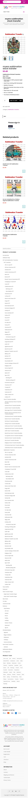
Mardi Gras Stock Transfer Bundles (13, 433)
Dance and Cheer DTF (10, 298)
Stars (20, 676)
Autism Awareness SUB (10, 459)
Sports (6, 627)
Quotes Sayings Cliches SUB (12, 551)
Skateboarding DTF (10, 380)
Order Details (7, 751)
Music (4, 674)
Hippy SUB (7, 519)
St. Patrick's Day (14, 676)
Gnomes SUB (8, 514)
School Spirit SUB (9, 555)
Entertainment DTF (9, 305)
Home (4, 23)
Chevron (5, 665)
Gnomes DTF (8, 327)
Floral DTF (7, 317)
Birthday (9, 663)
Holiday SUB (8, 522)
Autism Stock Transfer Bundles (12, 408)
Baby (21, 660)
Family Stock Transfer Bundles (12, 423)
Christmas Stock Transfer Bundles (13, 416)
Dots (21, 665)
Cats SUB (7, 471)
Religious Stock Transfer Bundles (13, 442)
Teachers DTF (8, 385)
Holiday (7, 620)
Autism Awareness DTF (10, 272)
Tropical (21, 679)
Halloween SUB (8, 517)
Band (4, 663)
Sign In (10, 126)
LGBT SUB (7, 531)
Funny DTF (7, 325)
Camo (19, 663)
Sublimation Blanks (7, 649)
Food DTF (7, 320)
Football (5, 670)
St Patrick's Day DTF (10, 337)
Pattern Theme (8, 623)
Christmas (10, 665)
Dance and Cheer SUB (10, 486)
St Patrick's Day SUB (10, 524)
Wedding (13, 681)
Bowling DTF (9, 377)
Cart (5, 757)
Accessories (6, 255)
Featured (5, 589)
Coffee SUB (7, 483)
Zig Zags (5, 683)
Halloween (5, 672)
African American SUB (10, 454)
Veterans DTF (8, 392)
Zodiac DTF (7, 397)
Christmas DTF (8, 293)
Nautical (9, 674)
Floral (6, 615)
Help (20, 100)
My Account (6, 749)
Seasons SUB (8, 558)
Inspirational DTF (9, 341)
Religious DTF (8, 365)
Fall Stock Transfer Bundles (11, 421)
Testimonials (7, 777)
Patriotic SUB (8, 546)
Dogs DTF (7, 301)
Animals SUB (8, 457)
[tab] (14, 116)
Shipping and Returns (9, 775)
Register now (11, 128)
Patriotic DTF (8, 358)
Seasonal (7, 625)
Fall (8, 667)
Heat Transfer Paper (8, 591)
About (5, 769)
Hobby (6, 618)
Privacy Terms (7, 780)
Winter (18, 681)
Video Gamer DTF (9, 394)
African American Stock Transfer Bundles (13, 402)
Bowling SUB (9, 565)
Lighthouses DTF (9, 346)
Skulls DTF (7, 373)
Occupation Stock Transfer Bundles (14, 435)
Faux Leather (6, 587)
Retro (4, 676)
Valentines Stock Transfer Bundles (13, 447)
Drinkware (6, 637)
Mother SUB (7, 543)
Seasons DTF (8, 370)
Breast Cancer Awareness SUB (12, 466)
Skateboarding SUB (10, 567)
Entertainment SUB (9, 493)
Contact (6, 772)
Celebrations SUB (9, 474)
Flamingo (12, 667)
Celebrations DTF (9, 286)
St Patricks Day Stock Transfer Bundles (14, 445)
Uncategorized (6, 651)
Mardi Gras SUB (8, 536)
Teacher (16, 679)
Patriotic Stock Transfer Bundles (13, 438)
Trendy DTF (7, 387)
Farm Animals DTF (9, 313)
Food (21, 667)
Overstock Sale (6, 603)
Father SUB (7, 502)
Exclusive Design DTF (10, 308)
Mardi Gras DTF (8, 349)
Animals (6, 647)
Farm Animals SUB (9, 500)
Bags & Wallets (7, 635)
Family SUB (7, 498)
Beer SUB (7, 462)
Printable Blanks (7, 630)
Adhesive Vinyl (6, 257)
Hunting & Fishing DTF (10, 339)
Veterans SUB (8, 579)
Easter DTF (7, 303)
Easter (4, 667)
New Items (5, 599)
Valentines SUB (8, 577)
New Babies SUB (10, 478)
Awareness (12, 660)
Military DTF (7, 353)
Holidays (6, 639)
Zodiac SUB (7, 584)
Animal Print (19, 658)
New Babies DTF (10, 291)
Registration (7, 754)
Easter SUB (7, 490)
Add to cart (13, 100)
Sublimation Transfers (13, 109)
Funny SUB (7, 512)
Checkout (6, 759)
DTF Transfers (7, 262)
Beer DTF (7, 274)
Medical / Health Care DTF (11, 351)
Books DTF (7, 277)
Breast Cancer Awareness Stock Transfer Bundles (13, 413)
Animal (6, 613)
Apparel (6, 632)
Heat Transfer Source (18, 795)
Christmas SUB (8, 481)
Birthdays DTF (9, 289)
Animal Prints (6, 660)
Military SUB (7, 541)
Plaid (23, 674)
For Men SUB (8, 510)
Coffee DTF (7, 296)
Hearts (10, 672)
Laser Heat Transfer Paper (10, 596)
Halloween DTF (8, 329)
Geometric (10, 670)
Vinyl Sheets (7, 608)
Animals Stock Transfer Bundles (13, 405)
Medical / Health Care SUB (11, 539)
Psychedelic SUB (9, 548)
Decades (16, 665)
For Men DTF (8, 322)
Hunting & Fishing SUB (10, 527)
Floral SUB (7, 505)
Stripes (4, 679)
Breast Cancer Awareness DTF (12, 279)
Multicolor (19, 672)
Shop (8, 23)
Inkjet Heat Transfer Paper (10, 594)
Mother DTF (7, 356)
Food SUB (7, 507)
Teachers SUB (8, 572)
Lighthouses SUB (9, 534)
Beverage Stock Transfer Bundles (13, 410)
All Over (7, 611)
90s (10, 658)
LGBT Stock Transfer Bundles (12, 430)
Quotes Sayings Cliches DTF (11, 363)
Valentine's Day (6, 681)
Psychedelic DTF (9, 361)
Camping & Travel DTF (10, 281)
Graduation (16, 670)
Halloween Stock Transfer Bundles (13, 426)
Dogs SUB (7, 488)
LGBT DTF (7, 344)
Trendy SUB (7, 575)
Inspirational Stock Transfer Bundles (14, 428)
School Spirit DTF (9, 368)
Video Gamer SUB (9, 582)
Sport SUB (7, 563)
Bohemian (14, 663)
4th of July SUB (8, 452)
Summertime (10, 679)
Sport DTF (7, 375)
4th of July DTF (8, 265)
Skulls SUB (7, 560)
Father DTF (7, 315)
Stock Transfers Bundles (10, 399)
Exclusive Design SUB (10, 495)
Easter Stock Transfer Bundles (12, 419)
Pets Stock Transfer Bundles (12, 440)
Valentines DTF (8, 389)
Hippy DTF (7, 332)
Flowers (17, 667)
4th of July (5, 658)
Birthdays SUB (9, 476)
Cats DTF (7, 284)
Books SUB (7, 464)
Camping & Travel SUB (10, 469)
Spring (8, 676)
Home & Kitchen (8, 642)
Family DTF (7, 310)
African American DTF (10, 267)
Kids (14, 672)
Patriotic (18, 674)
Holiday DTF (8, 334)
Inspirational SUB (9, 529)
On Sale (5, 601)
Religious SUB (8, 553)
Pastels (13, 674)
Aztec (18, 660)
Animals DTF (8, 269)
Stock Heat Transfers (14, 23)
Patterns (5, 606)
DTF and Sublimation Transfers (10, 260)
